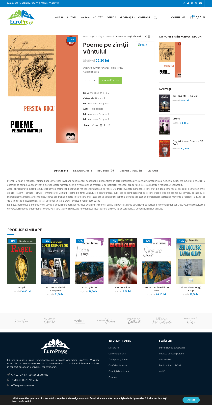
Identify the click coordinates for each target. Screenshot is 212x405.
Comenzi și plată (117, 354)
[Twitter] (188, 3)
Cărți (100, 36)
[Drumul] (164, 126)
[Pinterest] (101, 125)
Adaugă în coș (110, 80)
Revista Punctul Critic (170, 366)
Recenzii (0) (105, 171)
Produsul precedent (146, 36)
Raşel (21, 287)
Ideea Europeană (101, 103)
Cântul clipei (122, 287)
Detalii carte (82, 171)
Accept (191, 399)
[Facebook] (184, 3)
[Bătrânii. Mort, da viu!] (164, 103)
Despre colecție (130, 171)
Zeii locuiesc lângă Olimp (190, 289)
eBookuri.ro (165, 360)
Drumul (177, 118)
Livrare (153, 171)
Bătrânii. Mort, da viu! (185, 96)
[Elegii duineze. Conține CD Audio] (164, 148)
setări (28, 401)
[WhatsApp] (109, 125)
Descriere (61, 171)
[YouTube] (200, 3)
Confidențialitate (117, 366)
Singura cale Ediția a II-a (156, 289)
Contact (112, 377)
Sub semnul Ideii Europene (55, 289)
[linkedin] (105, 125)
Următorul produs (152, 36)
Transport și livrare (118, 360)
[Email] (192, 3)
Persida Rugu (97, 109)
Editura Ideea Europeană (172, 348)
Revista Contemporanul (171, 354)
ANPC (162, 371)
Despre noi (114, 348)
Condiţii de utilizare (118, 371)
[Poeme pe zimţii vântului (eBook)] (170, 60)
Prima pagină (89, 36)
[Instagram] (196, 3)
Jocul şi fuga (89, 287)
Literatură (109, 36)
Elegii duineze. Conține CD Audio (188, 143)
